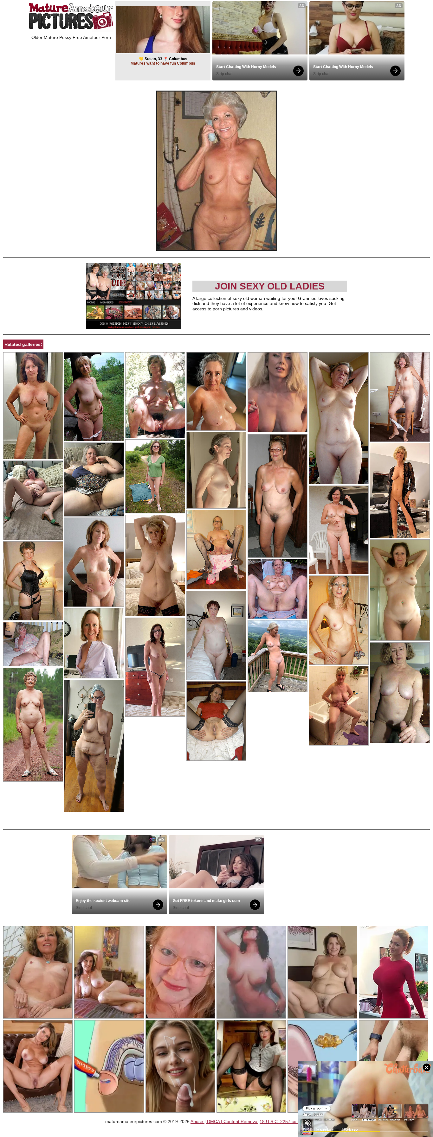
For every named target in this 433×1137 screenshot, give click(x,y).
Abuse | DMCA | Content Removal (224, 1121)
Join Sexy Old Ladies (270, 286)
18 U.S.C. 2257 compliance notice (294, 1121)
